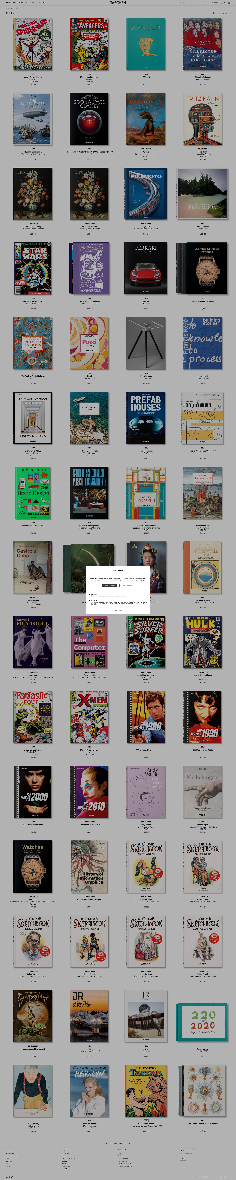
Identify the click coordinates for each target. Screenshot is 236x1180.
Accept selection (127, 585)
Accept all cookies (109, 585)
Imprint (115, 610)
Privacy (121, 610)
